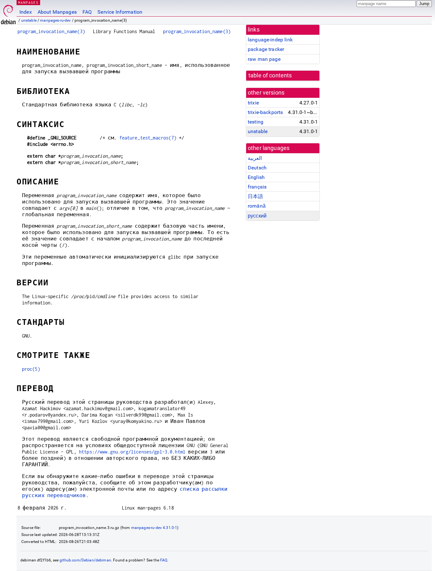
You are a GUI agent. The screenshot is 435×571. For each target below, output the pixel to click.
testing (255, 122)
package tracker (266, 49)
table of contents (270, 75)
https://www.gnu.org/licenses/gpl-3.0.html (132, 451)
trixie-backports (265, 112)
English (256, 177)
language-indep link (270, 40)
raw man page (264, 59)
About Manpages (57, 12)
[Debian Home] (8, 13)
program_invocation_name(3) (51, 31)
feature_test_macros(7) (147, 137)
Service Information (119, 12)
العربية (255, 158)
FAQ (87, 12)
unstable (29, 20)
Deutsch (257, 168)
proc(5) (31, 369)
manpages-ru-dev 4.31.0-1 (154, 527)
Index (25, 12)
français (257, 187)
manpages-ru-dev (55, 20)
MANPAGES (28, 2)
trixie (253, 103)
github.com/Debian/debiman (85, 560)
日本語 (255, 196)
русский (257, 216)
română (257, 206)
